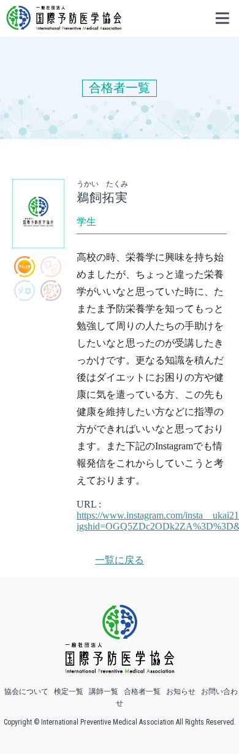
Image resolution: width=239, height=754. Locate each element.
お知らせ (180, 691)
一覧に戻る (119, 560)
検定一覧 (68, 691)
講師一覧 (103, 691)
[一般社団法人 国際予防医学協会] (63, 24)
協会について (26, 691)
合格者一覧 (142, 691)
